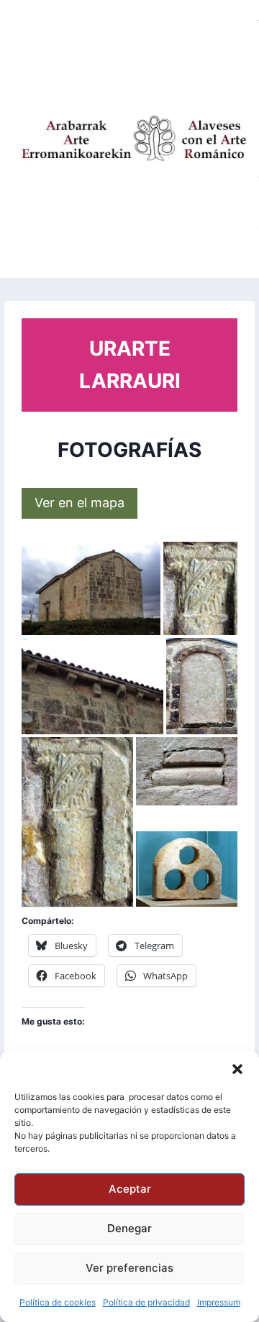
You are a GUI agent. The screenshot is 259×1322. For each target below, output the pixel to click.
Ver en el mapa (79, 502)
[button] (237, 1069)
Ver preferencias (129, 1268)
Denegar (129, 1228)
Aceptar (130, 1189)
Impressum (218, 1302)
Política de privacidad (146, 1302)
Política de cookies (57, 1302)
